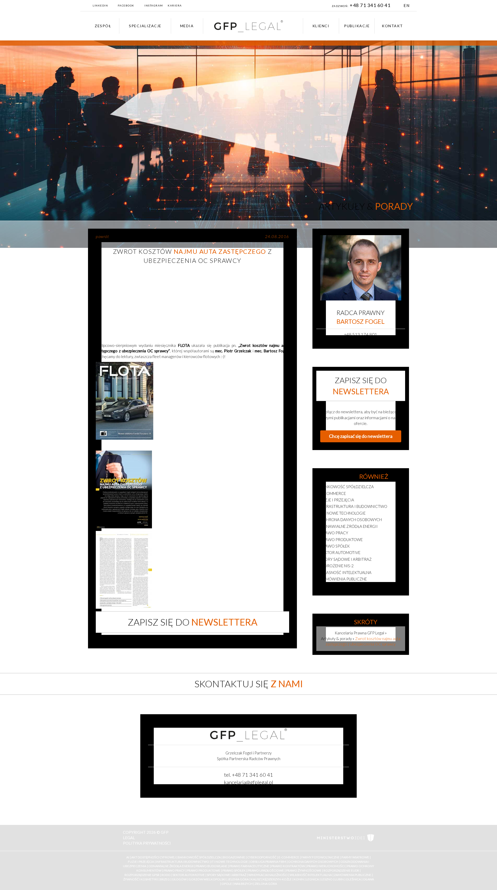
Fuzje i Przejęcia (141, 862)
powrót (102, 236)
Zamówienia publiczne (343, 579)
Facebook (126, 5)
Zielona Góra (266, 884)
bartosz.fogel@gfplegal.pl (360, 341)
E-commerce (333, 493)
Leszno (327, 879)
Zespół (103, 26)
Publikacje (357, 26)
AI (127, 857)
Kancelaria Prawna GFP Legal (359, 632)
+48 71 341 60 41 (371, 5)
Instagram (153, 5)
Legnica (312, 879)
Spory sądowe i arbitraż (346, 559)
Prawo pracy (334, 532)
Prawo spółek (335, 546)
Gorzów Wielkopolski (207, 879)
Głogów (179, 879)
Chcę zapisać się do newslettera (360, 436)
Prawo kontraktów (288, 866)
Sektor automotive (340, 552)
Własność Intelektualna (311, 875)
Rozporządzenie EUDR (341, 870)
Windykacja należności (268, 875)
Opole (227, 884)
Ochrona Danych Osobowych (313, 862)
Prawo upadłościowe (266, 870)
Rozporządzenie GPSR (142, 875)
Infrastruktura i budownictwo (353, 506)
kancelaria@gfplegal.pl (248, 782)
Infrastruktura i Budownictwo (182, 862)
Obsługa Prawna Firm (268, 862)
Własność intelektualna (345, 572)
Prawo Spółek (234, 870)
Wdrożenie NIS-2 (337, 565)
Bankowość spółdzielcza (347, 486)
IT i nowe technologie (343, 513)
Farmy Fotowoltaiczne (320, 857)
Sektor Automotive (189, 875)
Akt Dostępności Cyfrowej (153, 857)
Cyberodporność (261, 857)
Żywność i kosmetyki (342, 585)
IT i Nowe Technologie (229, 862)
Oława (368, 879)
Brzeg (165, 879)
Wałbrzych (243, 884)
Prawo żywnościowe (303, 870)
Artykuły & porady (336, 638)
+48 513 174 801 (360, 334)
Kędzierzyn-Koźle (277, 879)
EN (407, 5)
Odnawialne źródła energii (349, 526)
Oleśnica (353, 879)
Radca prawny (361, 317)
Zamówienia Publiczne (352, 875)
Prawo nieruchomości (326, 866)
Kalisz (256, 879)
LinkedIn (100, 5)
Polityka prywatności (147, 843)
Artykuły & (366, 206)
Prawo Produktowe (203, 870)
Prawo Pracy (174, 870)
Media (187, 26)
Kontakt (392, 26)
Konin (299, 879)
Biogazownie (234, 857)
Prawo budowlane (211, 866)
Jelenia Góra (238, 879)
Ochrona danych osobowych (351, 519)
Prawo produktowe (341, 539)
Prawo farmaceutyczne (249, 866)
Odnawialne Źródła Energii (171, 866)
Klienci (321, 26)
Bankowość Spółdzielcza (199, 857)
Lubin (339, 879)
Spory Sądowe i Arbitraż (226, 875)
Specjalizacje (145, 26)
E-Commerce (289, 857)
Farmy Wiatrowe (355, 857)
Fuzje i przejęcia (337, 499)
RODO (166, 875)
